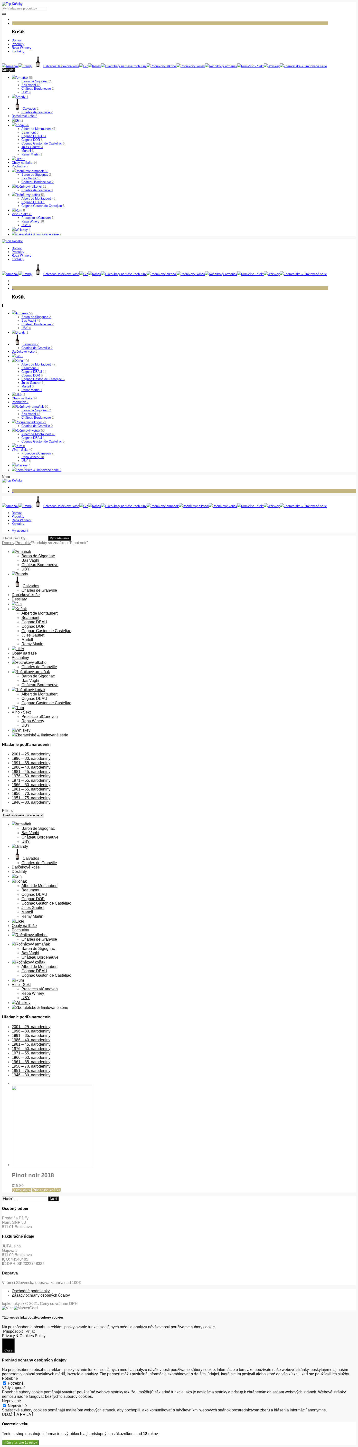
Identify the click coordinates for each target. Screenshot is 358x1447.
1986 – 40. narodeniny (31, 767)
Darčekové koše (24, 116)
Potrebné (16, 1383)
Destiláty (19, 599)
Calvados (30, 108)
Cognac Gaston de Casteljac (43, 143)
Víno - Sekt (22, 214)
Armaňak (24, 77)
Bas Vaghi (30, 85)
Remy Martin (31, 154)
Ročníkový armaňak (32, 171)
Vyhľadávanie (59, 538)
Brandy (22, 97)
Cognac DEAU (33, 136)
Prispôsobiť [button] (13, 1331)
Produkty (23, 543)
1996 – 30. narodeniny (31, 758)
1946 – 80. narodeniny (31, 802)
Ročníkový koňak (30, 195)
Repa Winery (32, 221)
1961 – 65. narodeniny (31, 789)
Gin (19, 120)
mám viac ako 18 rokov (20, 1442)
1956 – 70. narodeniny (31, 793)
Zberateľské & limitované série (38, 234)
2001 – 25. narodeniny (31, 754)
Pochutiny (20, 166)
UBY (26, 92)
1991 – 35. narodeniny (31, 763)
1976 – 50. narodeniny (31, 776)
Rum (20, 210)
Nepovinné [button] (11, 1401)
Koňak (22, 125)
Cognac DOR (32, 140)
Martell (27, 151)
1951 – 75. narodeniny (31, 798)
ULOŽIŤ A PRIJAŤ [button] (18, 1414)
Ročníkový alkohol (31, 186)
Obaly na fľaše (24, 162)
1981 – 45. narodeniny (31, 772)
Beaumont (29, 132)
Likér (20, 159)
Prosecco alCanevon (37, 218)
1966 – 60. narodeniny (31, 785)
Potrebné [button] (10, 1378)
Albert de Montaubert (38, 129)
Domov (8, 543)
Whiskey (23, 230)
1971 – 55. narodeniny (31, 780)
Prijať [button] (30, 1331)
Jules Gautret (32, 147)
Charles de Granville (37, 112)
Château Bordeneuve (37, 88)
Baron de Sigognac (36, 81)
